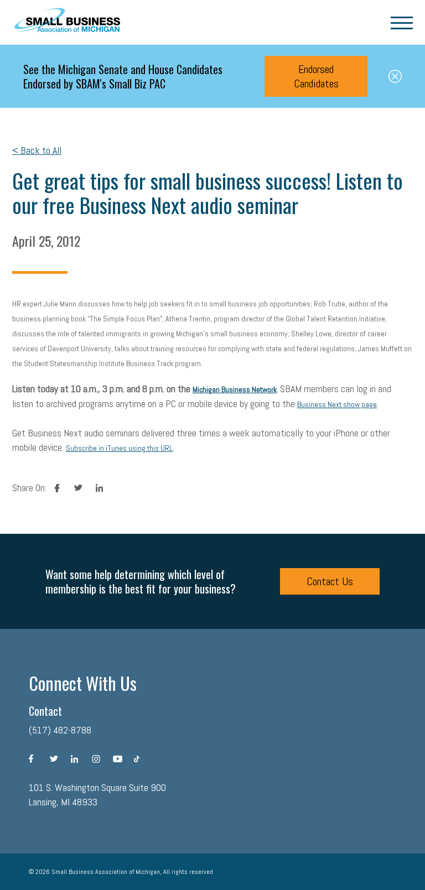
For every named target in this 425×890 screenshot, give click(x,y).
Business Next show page (337, 404)
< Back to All (36, 150)
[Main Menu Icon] (401, 22)
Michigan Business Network (235, 389)
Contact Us (330, 581)
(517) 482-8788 (60, 730)
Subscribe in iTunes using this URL (119, 448)
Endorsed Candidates (316, 76)
